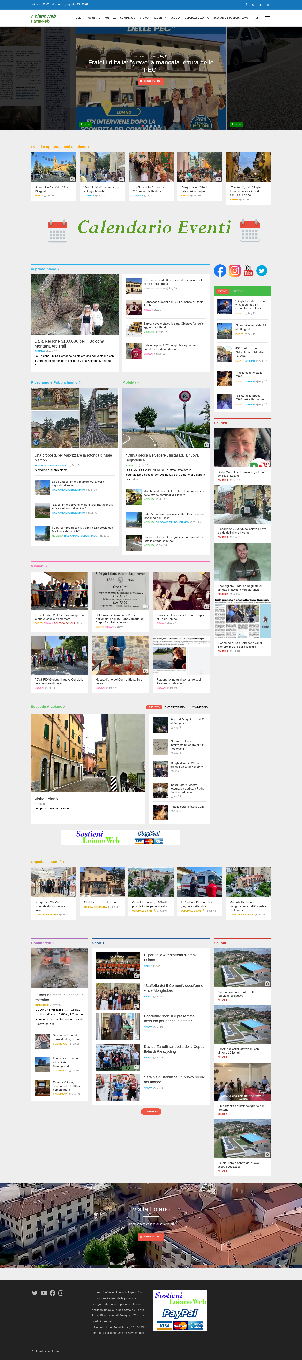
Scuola (175, 18)
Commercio (128, 18)
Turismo (88, 195)
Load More (151, 1111)
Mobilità (160, 18)
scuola (70, 623)
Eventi (39, 195)
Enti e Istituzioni (154, 288)
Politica (110, 18)
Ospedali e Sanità (196, 18)
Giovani (145, 18)
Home (78, 18)
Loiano (35, 4)
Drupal (55, 1351)
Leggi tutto (163, 88)
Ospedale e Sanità (46, 914)
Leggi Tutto (152, 1236)
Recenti (238, 291)
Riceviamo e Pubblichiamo (230, 18)
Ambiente (94, 18)
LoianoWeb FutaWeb (43, 18)
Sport (148, 966)
